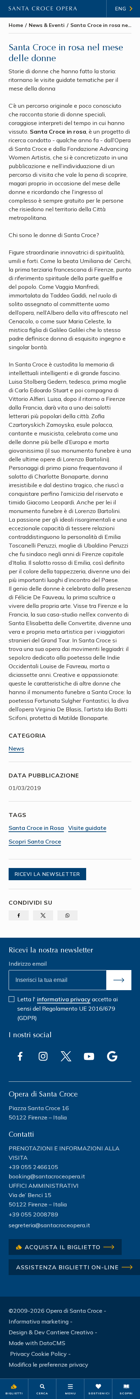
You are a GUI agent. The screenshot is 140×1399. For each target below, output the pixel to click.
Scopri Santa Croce (35, 841)
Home (16, 25)
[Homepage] (43, 8)
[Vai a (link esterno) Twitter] (66, 1056)
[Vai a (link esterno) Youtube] (89, 1056)
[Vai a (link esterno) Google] (112, 1056)
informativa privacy (63, 999)
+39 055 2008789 (33, 1214)
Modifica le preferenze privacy (48, 1364)
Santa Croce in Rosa (36, 827)
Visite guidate (87, 827)
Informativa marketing (39, 1321)
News (16, 748)
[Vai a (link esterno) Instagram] (43, 1056)
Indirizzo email (28, 963)
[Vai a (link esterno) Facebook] (20, 1056)
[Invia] (118, 980)
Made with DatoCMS (37, 1343)
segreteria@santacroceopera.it (49, 1225)
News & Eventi (47, 25)
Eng (120, 8)
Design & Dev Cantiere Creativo (51, 1332)
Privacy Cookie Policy (38, 1353)
